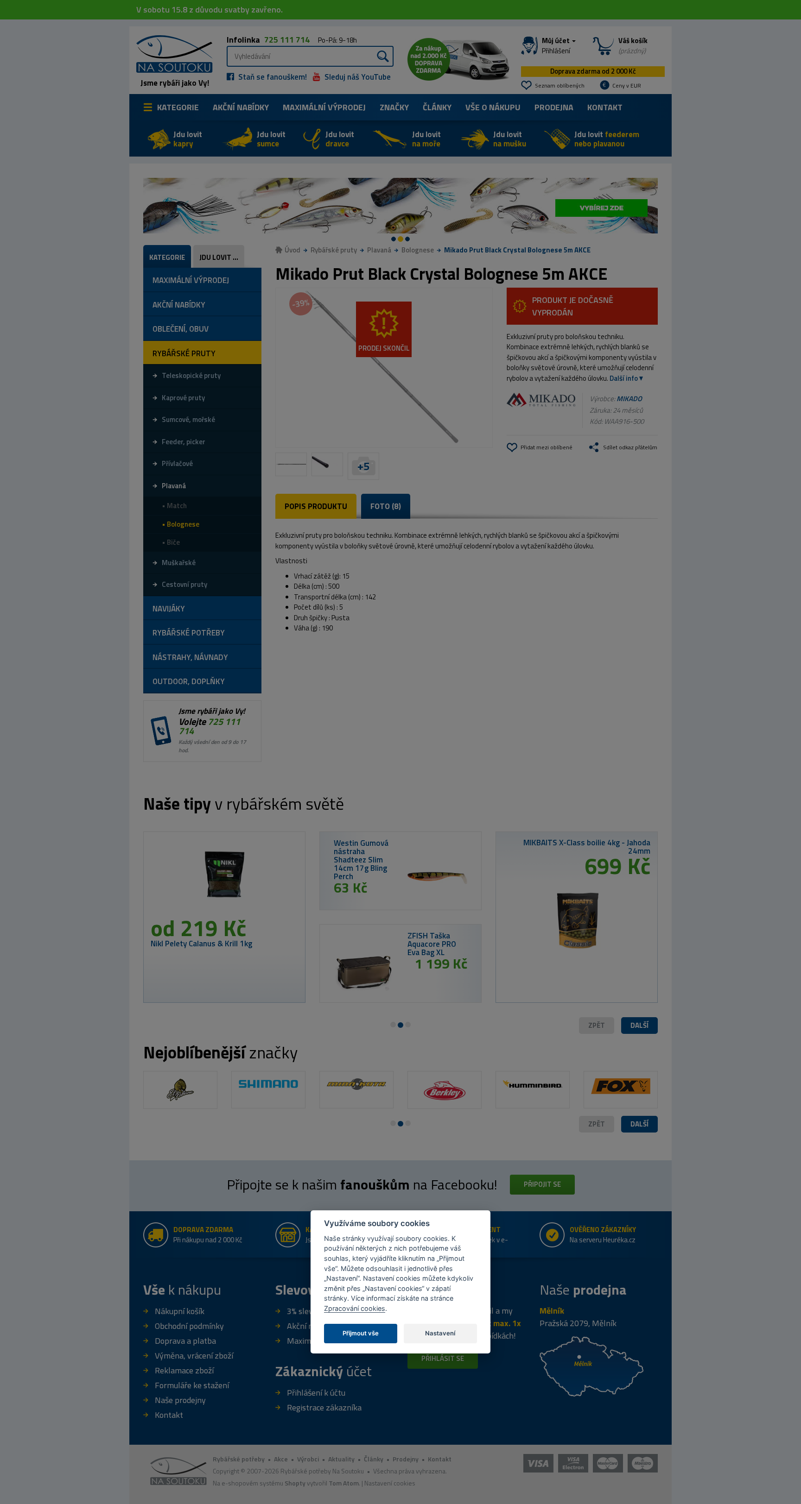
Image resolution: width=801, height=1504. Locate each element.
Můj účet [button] (556, 46)
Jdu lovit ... (218, 257)
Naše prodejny (180, 1400)
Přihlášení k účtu (316, 1392)
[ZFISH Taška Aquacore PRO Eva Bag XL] (364, 970)
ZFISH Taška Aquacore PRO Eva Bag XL (431, 944)
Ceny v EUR (626, 85)
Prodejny (406, 1459)
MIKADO (629, 398)
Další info (624, 378)
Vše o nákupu (493, 107)
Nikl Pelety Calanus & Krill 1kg (201, 944)
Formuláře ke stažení (192, 1385)
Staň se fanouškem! (271, 77)
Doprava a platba (185, 1340)
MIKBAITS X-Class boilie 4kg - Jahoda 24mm (586, 847)
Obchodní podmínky (189, 1326)
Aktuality (341, 1459)
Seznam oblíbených (560, 85)
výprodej (324, 107)
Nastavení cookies (389, 1483)
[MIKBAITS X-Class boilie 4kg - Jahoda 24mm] (576, 916)
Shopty (295, 1483)
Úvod (292, 250)
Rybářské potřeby (239, 1459)
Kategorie (178, 107)
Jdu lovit (187, 139)
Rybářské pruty (334, 250)
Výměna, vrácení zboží (194, 1355)
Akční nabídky (241, 107)
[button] (639, 1025)
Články (437, 107)
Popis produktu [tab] (316, 506)
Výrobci (308, 1459)
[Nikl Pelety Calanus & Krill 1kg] (224, 877)
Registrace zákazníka (324, 1407)
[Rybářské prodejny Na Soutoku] (591, 1365)
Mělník (552, 1310)
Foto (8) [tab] (385, 506)
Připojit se (542, 1184)
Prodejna (553, 107)
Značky (394, 107)
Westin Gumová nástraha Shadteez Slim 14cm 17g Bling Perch (361, 859)
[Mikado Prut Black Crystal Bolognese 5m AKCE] (384, 368)
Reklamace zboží (184, 1370)
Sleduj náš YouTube (357, 77)
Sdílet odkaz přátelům (630, 447)
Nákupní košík (179, 1311)
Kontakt (605, 107)
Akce (281, 1459)
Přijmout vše (361, 1333)
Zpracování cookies (354, 1308)
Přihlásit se (442, 1358)
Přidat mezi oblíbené (546, 447)
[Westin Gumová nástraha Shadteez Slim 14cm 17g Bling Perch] (437, 878)
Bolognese (417, 250)
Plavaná (379, 250)
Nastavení (440, 1333)
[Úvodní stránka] (171, 53)
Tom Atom (344, 1483)
